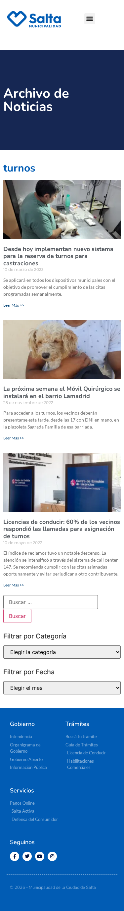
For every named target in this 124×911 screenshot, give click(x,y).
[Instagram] (52, 856)
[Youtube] (39, 856)
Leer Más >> (13, 305)
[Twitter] (27, 856)
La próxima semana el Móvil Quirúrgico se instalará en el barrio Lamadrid (61, 392)
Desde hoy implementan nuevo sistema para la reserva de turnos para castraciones (58, 256)
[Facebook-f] (14, 856)
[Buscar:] (50, 602)
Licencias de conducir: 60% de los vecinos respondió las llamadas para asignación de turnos (61, 529)
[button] (89, 18)
